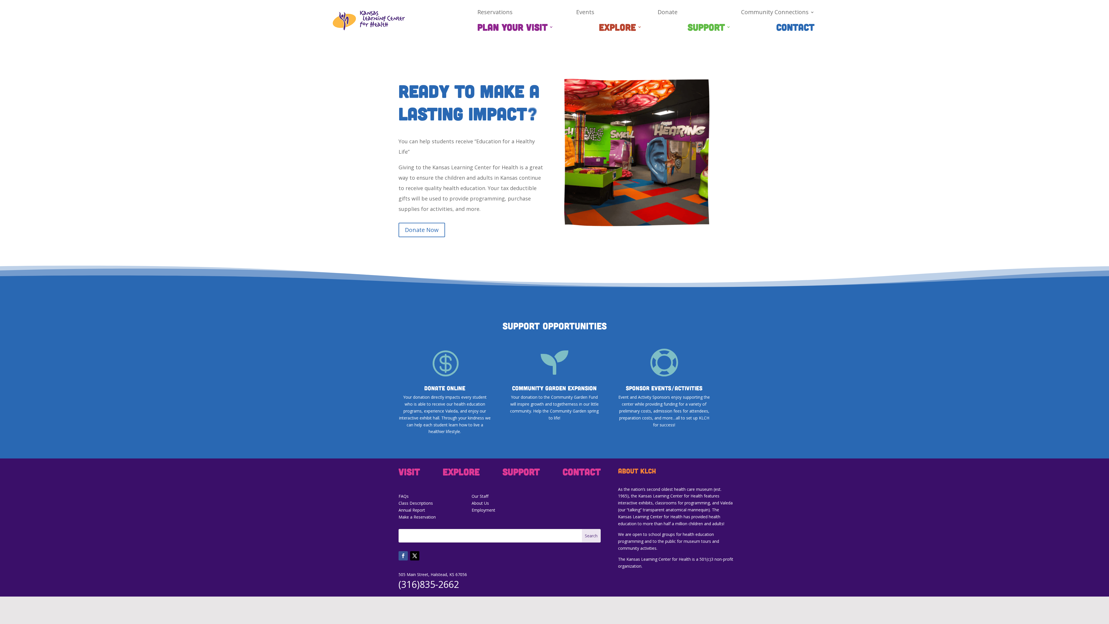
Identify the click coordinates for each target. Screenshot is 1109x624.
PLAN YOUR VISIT (512, 28)
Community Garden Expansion (554, 388)
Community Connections (775, 13)
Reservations (495, 13)
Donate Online (444, 388)
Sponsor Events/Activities (664, 388)
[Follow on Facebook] (403, 555)
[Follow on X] (414, 555)
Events (585, 13)
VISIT (409, 472)
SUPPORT (706, 28)
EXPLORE (617, 28)
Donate (668, 13)
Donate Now (422, 230)
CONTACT (795, 28)
